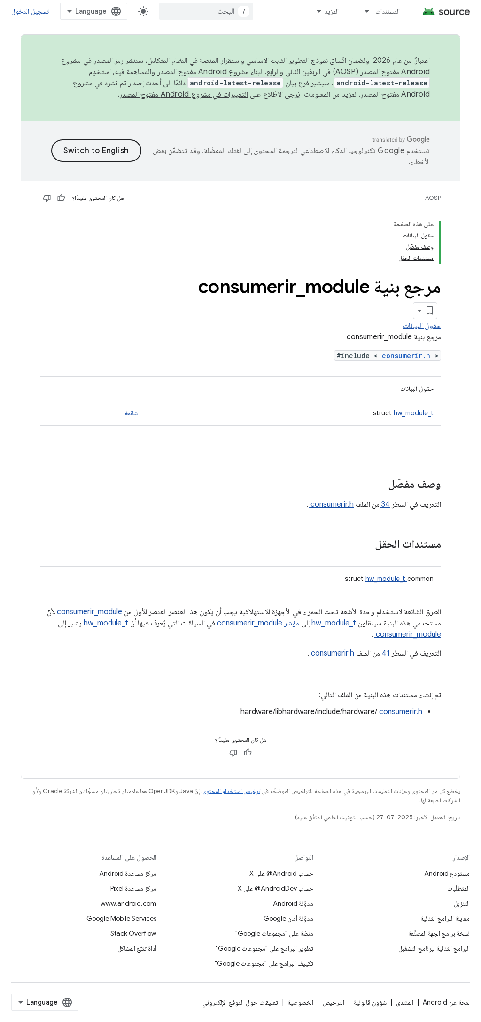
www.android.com (128, 903)
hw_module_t (402, 413)
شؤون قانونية (370, 1002)
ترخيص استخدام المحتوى (231, 791)
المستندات (387, 11)
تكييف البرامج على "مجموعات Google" (264, 963)
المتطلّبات (458, 888)
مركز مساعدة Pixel (133, 888)
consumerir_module (88, 612)
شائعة (131, 413)
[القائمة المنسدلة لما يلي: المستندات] (362, 11)
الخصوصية (300, 1002)
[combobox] (206, 11)
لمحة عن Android (446, 1002)
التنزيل (462, 903)
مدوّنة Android (293, 903)
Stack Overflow (133, 933)
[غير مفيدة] (47, 198)
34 (385, 504)
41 (385, 653)
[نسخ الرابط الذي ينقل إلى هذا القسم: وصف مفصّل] (375, 484)
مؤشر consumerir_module (257, 623)
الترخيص (333, 1002)
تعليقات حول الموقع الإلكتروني (240, 1002)
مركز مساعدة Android (127, 873)
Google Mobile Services (121, 918)
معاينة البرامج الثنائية (445, 918)
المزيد (332, 11)
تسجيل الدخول (30, 11)
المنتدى (404, 1002)
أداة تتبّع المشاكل (136, 948)
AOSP (433, 198)
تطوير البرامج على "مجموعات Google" (264, 948)
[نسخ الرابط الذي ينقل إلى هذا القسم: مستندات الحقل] (362, 544)
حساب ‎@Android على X (281, 873)
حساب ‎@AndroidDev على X (275, 888)
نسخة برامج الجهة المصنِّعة (439, 933)
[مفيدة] (61, 198)
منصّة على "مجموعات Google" (274, 933)
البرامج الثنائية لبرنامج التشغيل (434, 948)
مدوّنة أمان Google (288, 918)
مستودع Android (447, 873)
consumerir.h (408, 355)
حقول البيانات (422, 325)
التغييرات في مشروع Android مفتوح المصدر (183, 94)
